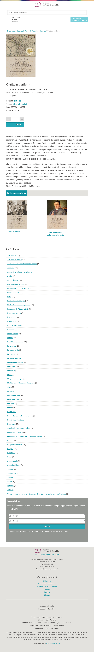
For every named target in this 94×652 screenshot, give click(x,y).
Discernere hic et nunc (16, 284)
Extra (9, 297)
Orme (9, 408)
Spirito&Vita (11, 473)
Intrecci (10, 338)
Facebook (8, 19)
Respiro (10, 449)
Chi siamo (47, 581)
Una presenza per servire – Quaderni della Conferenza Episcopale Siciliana (36, 494)
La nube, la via (13, 350)
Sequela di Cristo (14, 465)
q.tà (9, 115)
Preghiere (11, 424)
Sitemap (47, 595)
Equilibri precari (13, 292)
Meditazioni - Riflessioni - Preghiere (21, 383)
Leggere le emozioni (15, 362)
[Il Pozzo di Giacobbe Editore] (47, 5)
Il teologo (10, 329)
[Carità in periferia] (20, 55)
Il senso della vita (14, 325)
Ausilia (9, 276)
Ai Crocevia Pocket (14, 260)
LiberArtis (11, 371)
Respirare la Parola (14, 445)
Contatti (47, 589)
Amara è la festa (13, 232)
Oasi (9, 387)
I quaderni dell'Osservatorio (18, 309)
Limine (9, 375)
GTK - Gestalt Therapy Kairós (18, 305)
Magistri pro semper (15, 379)
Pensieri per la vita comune (17, 420)
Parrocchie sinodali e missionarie (20, 416)
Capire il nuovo (13, 280)
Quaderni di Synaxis (15, 432)
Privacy (66, 531)
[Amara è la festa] (17, 214)
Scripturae (11, 453)
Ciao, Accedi (16, 19)
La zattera (11, 354)
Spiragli (10, 469)
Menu (3, 4)
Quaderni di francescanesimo (18, 428)
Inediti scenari (12, 334)
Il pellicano (11, 321)
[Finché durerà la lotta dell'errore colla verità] (57, 214)
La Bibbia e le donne (15, 342)
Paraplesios (11, 412)
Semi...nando (12, 461)
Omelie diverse (13, 399)
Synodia (10, 486)
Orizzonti (10, 403)
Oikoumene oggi (13, 395)
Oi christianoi (12, 391)
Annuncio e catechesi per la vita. (19, 272)
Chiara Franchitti (20, 104)
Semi (9, 457)
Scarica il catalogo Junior (47, 587)
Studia (9, 482)
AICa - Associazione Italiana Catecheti (22, 264)
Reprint (10, 440)
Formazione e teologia (16, 301)
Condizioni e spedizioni (47, 584)
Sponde (10, 477)
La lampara (11, 346)
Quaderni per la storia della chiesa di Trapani (24, 436)
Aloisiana (10, 268)
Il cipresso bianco (14, 313)
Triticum (10, 490)
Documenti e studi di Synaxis (18, 288)
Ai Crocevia (11, 256)
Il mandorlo (11, 317)
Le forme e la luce (14, 358)
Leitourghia (11, 366)
